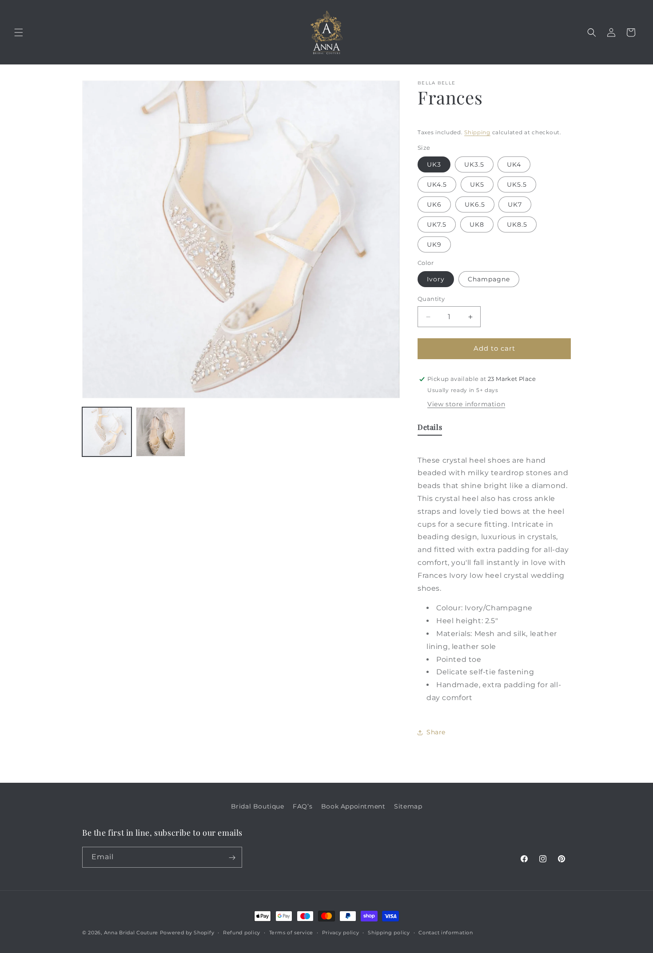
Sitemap (408, 806)
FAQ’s (302, 806)
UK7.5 (436, 224)
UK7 (515, 204)
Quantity (431, 299)
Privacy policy (340, 932)
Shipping (477, 132)
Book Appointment (353, 806)
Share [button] (436, 732)
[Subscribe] (232, 857)
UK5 (477, 184)
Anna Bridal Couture (131, 932)
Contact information (445, 932)
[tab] (430, 429)
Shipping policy (389, 932)
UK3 (434, 164)
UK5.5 (517, 184)
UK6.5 (475, 204)
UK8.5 (517, 224)
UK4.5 (437, 184)
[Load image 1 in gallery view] (106, 431)
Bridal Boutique (257, 806)
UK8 (477, 224)
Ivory (436, 280)
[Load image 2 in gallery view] (160, 431)
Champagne (489, 280)
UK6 (434, 204)
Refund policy (241, 932)
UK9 (434, 244)
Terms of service (291, 932)
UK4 (514, 164)
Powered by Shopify (187, 932)
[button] (18, 32)
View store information (466, 404)
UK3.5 (474, 164)
